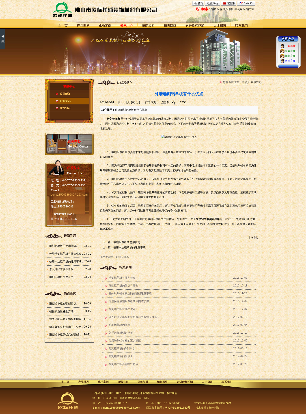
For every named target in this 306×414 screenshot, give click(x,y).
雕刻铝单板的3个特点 (121, 348)
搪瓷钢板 (240, 9)
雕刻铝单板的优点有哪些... (65, 334)
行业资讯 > (124, 82)
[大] (128, 102)
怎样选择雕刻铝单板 (121, 332)
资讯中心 (126, 25)
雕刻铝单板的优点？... (62, 277)
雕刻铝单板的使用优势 (126, 242)
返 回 (254, 237)
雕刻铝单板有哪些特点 (122, 277)
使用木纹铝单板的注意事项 (129, 247)
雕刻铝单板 (114, 118)
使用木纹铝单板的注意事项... (66, 261)
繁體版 (231, 3)
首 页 (245, 82)
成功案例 (105, 25)
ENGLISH (249, 3)
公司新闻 (65, 93)
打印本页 (150, 102)
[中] (133, 102)
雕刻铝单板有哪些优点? (123, 309)
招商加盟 (148, 25)
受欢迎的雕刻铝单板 (208, 219)
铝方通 (250, 9)
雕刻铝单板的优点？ (121, 356)
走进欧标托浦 (194, 25)
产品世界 (83, 25)
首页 (200, 3)
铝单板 (215, 9)
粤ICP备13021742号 (177, 407)
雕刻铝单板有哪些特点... (63, 303)
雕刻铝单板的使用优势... (63, 245)
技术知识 (65, 108)
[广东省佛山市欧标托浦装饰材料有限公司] (113, 9)
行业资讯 (65, 101)
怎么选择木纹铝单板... (62, 269)
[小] (138, 102)
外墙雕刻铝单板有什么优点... (66, 253)
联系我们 (241, 25)
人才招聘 (219, 25)
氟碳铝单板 (227, 9)
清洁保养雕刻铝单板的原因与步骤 (129, 301)
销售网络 (170, 25)
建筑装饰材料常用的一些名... (66, 326)
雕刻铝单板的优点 (119, 324)
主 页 (63, 25)
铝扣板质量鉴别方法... (62, 311)
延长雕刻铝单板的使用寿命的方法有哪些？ (134, 317)
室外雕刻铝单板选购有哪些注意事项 (130, 293)
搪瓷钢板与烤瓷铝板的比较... (66, 319)
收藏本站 (212, 3)
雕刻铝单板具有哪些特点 (123, 364)
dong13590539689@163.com (69, 194)
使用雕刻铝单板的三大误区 (125, 340)
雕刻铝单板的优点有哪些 (123, 285)
